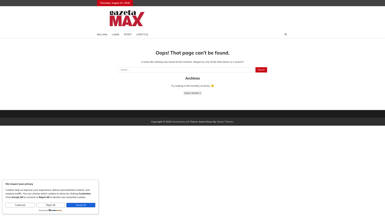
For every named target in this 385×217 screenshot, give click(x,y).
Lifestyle (142, 34)
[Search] (285, 34)
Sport (128, 34)
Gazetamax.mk (180, 121)
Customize (20, 205)
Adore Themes (225, 121)
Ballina (102, 34)
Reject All (50, 205)
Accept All (81, 205)
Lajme (115, 34)
